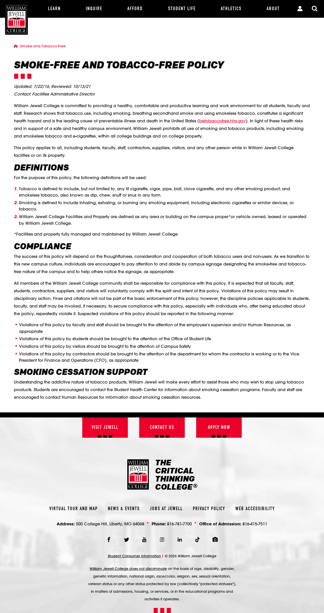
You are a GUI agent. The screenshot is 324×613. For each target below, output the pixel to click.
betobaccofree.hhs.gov (222, 120)
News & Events (124, 508)
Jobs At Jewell (166, 508)
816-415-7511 (254, 523)
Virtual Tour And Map (73, 508)
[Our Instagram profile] (162, 539)
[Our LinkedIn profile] (180, 539)
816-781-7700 (179, 523)
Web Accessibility (255, 508)
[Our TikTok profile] (197, 539)
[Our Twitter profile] (127, 539)
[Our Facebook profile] (109, 539)
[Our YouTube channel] (144, 539)
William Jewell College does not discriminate (128, 568)
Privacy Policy (209, 508)
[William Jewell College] (16, 17)
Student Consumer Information (134, 556)
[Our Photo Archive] (215, 539)
